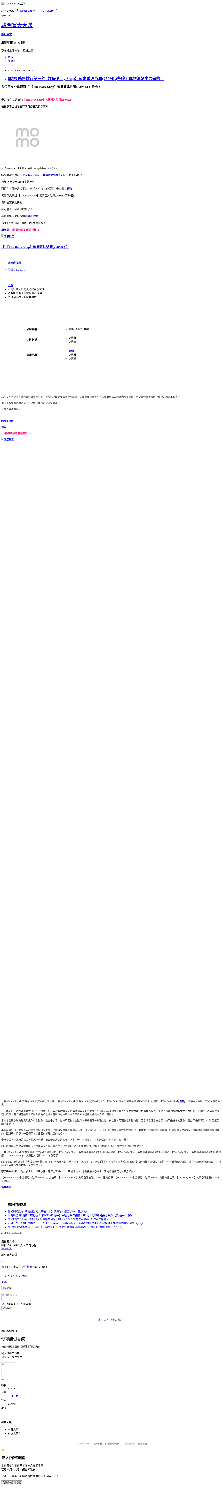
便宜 (3, 427)
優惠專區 (6, 1187)
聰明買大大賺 (17, 25)
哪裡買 (5, 421)
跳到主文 (6, 34)
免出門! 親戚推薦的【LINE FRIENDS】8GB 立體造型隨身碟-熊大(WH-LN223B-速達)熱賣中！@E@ (65, 1227)
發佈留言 (7, 1308)
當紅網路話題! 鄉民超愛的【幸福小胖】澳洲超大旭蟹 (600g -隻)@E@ (48, 1211)
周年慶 (5, 229)
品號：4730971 (16, 269)
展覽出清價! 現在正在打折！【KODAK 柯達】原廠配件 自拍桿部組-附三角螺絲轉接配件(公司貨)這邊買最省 (70, 1215)
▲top (4, 1281)
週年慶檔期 (14, 263)
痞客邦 (25, 1266)
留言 (32, 1266)
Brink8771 (6, 1248)
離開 (19, 1482)
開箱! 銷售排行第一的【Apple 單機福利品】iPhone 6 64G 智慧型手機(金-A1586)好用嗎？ (58, 1219)
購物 (69, 188)
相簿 (10, 57)
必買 (10, 285)
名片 (10, 64)
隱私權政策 (130, 1443)
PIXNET (87, 1443)
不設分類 (28, 50)
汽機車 (25, 1276)
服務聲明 (142, 1443)
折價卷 (180, 1101)
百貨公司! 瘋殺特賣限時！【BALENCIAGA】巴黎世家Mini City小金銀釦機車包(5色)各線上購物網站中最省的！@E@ (75, 1223)
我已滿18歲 (8, 1482)
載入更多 (7, 1288)
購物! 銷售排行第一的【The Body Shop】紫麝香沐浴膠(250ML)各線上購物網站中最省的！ (86, 78)
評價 (71, 351)
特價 (11, 421)
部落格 (12, 61)
